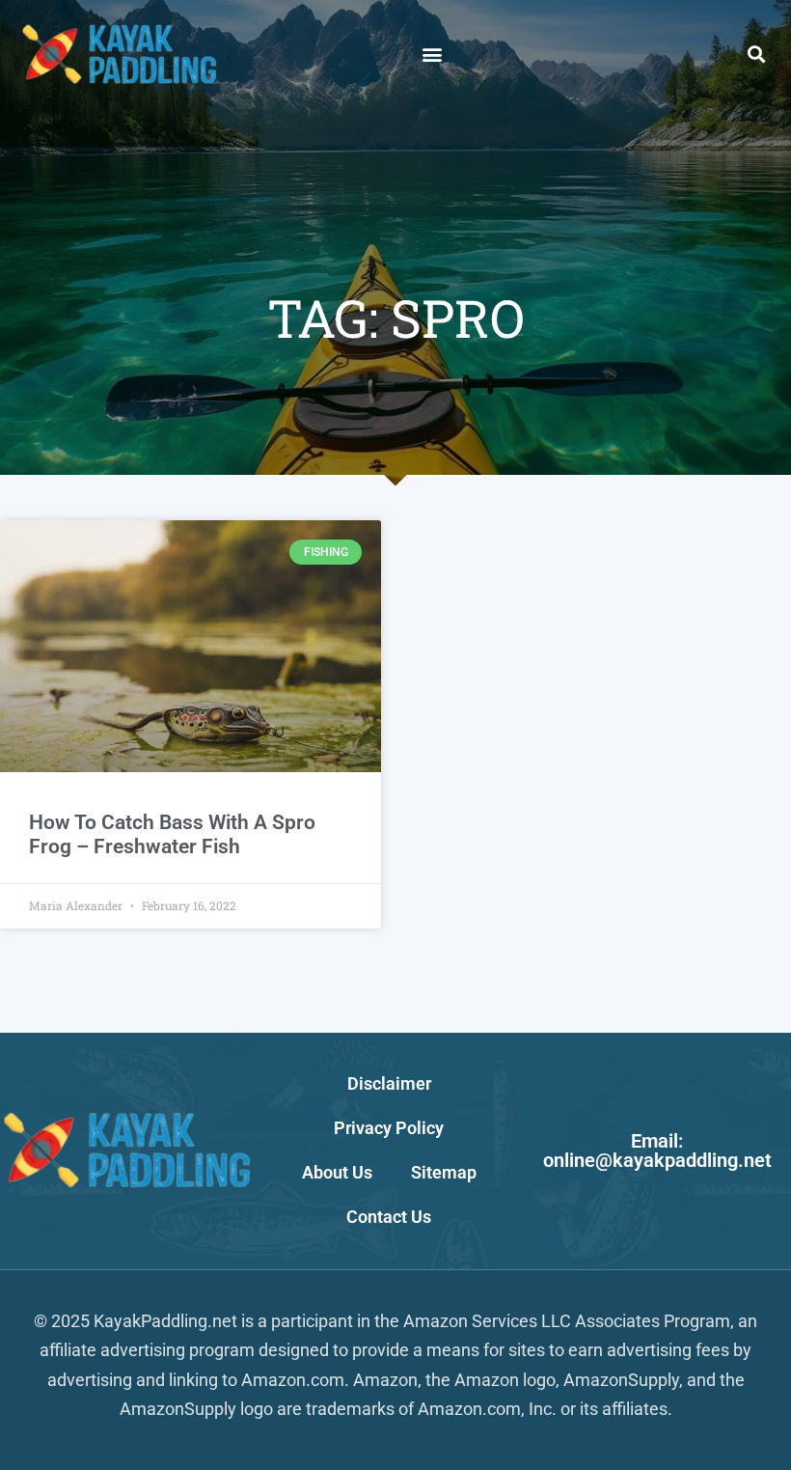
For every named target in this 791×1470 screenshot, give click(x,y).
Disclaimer (389, 1083)
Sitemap (444, 1172)
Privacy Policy (389, 1128)
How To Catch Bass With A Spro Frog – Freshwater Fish (172, 834)
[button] (432, 54)
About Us (337, 1172)
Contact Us (388, 1217)
